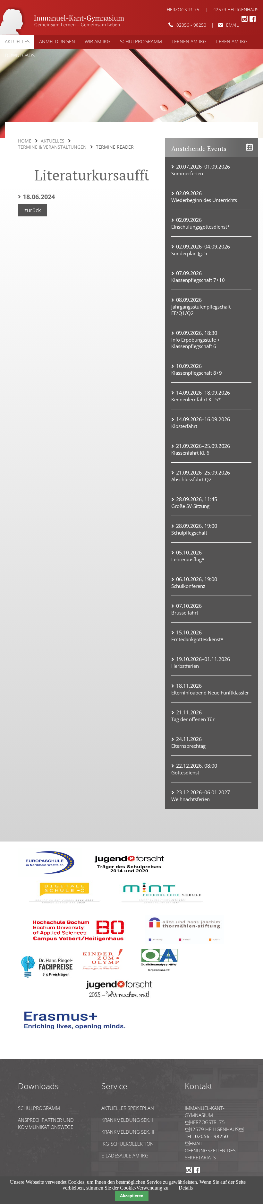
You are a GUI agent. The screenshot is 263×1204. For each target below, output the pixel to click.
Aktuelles (52, 141)
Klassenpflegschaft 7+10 (198, 280)
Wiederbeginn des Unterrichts (204, 200)
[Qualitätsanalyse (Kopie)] (77, 1032)
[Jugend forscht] (128, 875)
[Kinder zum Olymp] (104, 972)
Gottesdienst (185, 772)
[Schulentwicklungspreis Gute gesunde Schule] (162, 905)
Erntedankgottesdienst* (197, 639)
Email (232, 25)
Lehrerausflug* (187, 559)
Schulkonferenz (188, 586)
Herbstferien (185, 666)
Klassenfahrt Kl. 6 (190, 452)
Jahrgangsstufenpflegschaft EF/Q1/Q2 (201, 309)
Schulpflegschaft (189, 532)
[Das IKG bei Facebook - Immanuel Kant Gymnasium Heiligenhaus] (253, 20)
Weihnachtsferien (190, 799)
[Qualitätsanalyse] (50, 875)
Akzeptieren (131, 1195)
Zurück (32, 210)
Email (194, 1143)
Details (186, 1188)
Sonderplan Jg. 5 (189, 253)
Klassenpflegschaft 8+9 (196, 373)
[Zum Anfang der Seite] (37, 1056)
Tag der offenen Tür (193, 719)
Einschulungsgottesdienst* (200, 226)
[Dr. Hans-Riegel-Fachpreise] (46, 976)
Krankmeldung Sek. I (127, 1120)
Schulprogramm (39, 1108)
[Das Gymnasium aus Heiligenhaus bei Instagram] (245, 20)
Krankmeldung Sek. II (127, 1132)
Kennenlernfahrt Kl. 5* (196, 399)
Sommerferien (187, 173)
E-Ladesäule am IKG (124, 1155)
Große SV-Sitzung (190, 506)
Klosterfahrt (184, 426)
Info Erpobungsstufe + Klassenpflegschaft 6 (195, 342)
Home (24, 141)
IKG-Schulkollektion (127, 1143)
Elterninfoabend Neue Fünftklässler (210, 692)
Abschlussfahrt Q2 (191, 479)
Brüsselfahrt (184, 612)
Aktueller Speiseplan (127, 1108)
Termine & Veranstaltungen (52, 147)
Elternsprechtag (188, 746)
